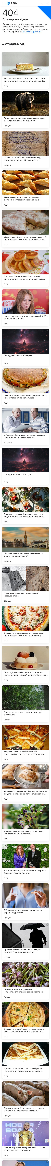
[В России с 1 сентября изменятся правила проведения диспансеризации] (25, 426)
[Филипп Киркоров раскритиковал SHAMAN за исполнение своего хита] (25, 1139)
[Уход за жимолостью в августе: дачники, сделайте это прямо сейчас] (25, 822)
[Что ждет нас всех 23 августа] (25, 466)
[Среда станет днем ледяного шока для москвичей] (25, 703)
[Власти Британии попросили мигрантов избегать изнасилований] (25, 545)
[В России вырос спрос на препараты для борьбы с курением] (25, 901)
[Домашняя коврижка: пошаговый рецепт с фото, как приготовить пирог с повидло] (25, 1060)
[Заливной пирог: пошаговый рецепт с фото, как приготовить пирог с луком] (25, 387)
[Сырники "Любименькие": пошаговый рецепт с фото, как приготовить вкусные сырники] (25, 268)
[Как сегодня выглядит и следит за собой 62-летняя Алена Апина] (25, 307)
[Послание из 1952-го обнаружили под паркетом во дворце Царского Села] (25, 149)
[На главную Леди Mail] (13, 3)
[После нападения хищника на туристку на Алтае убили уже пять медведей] (25, 109)
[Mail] (8, 3)
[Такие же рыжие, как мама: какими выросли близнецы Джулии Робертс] (25, 862)
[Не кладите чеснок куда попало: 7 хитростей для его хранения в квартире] (25, 981)
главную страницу (31, 31)
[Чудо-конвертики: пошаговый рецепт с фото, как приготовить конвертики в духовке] (25, 189)
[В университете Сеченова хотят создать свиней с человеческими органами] (25, 1099)
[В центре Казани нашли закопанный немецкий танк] (25, 585)
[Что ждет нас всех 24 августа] (25, 347)
